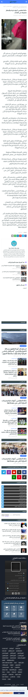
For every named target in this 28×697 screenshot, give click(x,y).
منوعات (18, 676)
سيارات (8, 672)
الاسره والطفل (11, 650)
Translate (6, 516)
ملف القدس (12, 676)
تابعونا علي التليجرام (13, 590)
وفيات (9, 679)
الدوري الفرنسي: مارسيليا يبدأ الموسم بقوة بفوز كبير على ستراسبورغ (9, 422)
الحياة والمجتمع (19, 650)
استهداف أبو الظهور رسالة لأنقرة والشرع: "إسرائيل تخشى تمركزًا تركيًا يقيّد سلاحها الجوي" (14, 351)
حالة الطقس (15, 6)
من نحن (17, 684)
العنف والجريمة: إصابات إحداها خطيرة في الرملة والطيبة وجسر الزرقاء (10, 411)
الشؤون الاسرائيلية (21, 657)
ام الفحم (20, 577)
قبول (19, 693)
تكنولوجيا (11, 664)
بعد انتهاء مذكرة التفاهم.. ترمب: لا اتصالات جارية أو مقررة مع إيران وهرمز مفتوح (10, 373)
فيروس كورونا (18, 674)
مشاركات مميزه (5, 676)
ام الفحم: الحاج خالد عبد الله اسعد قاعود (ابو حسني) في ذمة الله (11, 536)
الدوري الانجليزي (22, 489)
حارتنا (12, 667)
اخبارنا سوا (23, 15)
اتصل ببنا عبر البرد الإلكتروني (16, 580)
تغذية (15, 662)
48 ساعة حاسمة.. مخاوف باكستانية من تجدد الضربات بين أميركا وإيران (9, 362)
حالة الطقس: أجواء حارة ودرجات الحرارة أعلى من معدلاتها (10, 266)
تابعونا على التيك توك (14, 585)
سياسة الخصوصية (14, 685)
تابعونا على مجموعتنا (14, 583)
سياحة (3, 672)
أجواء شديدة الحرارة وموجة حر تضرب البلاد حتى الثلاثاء (11, 272)
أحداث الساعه (4, 648)
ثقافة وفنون (17, 664)
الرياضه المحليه (13, 657)
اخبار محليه (4, 650)
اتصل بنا (13, 684)
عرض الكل (5, 332)
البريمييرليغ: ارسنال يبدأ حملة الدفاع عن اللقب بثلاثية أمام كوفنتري (9, 432)
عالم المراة (20, 672)
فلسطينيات (11, 674)
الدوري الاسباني (22, 486)
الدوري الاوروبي (22, 503)
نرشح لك (4, 679)
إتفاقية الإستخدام (7, 684)
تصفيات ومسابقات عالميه (20, 506)
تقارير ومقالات (5, 664)
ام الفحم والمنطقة (10, 660)
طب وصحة (14, 672)
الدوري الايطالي (22, 498)
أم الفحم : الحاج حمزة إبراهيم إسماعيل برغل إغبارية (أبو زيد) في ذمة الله (11, 549)
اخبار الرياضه (18, 648)
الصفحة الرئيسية (23, 6)
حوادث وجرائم (5, 669)
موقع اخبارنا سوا (18, 575)
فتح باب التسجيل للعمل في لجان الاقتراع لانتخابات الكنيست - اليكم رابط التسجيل (11, 530)
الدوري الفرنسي (22, 495)
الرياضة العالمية (5, 657)
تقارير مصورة (21, 662)
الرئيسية (22, 684)
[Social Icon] (24, 472)
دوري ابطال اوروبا (22, 500)
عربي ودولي (4, 674)
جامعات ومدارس (5, 667)
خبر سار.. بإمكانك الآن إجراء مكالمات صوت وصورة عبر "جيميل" (12, 524)
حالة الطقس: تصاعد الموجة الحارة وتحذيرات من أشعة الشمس (11, 278)
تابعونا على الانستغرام (14, 588)
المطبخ (3, 660)
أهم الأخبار (11, 648)
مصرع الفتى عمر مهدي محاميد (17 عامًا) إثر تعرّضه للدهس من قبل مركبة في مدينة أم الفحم (11, 543)
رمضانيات (20, 669)
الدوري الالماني (23, 492)
